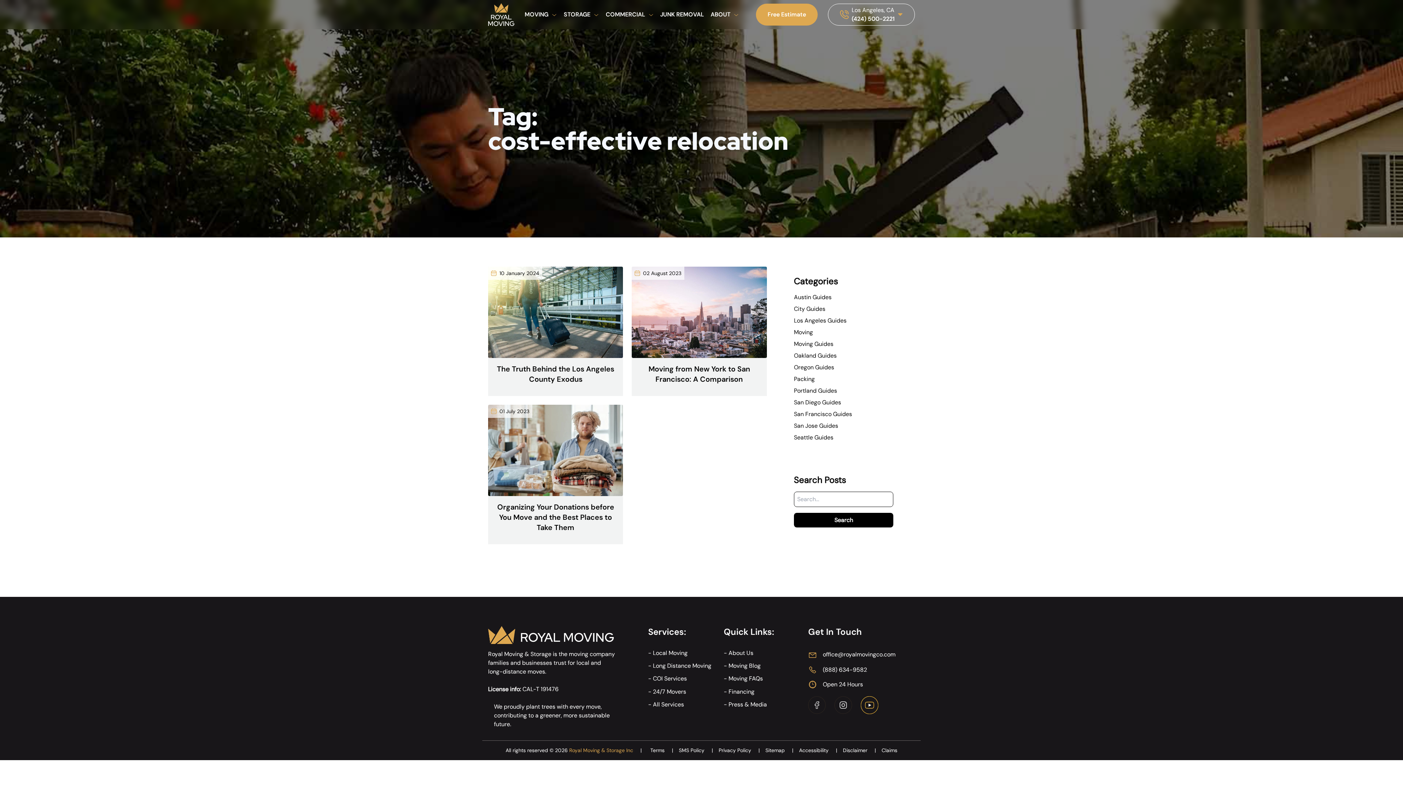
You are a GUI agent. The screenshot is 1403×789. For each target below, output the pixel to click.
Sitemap (779, 750)
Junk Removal (682, 14)
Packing (804, 379)
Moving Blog (745, 666)
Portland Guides (815, 390)
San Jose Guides (816, 426)
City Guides (809, 309)
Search (843, 520)
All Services (668, 704)
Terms (661, 750)
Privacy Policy (739, 750)
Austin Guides (813, 297)
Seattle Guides (813, 437)
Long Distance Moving (682, 666)
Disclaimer (859, 750)
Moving (803, 332)
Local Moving (670, 653)
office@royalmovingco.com (859, 654)
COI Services (670, 678)
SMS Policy (696, 750)
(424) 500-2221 (873, 19)
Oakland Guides (815, 355)
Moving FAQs (746, 678)
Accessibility (818, 750)
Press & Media (748, 704)
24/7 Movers (669, 691)
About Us (741, 653)
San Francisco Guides (823, 414)
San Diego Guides (817, 402)
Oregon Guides (814, 367)
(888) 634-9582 (845, 670)
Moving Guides (813, 344)
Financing (741, 691)
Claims (889, 750)
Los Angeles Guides (820, 320)
